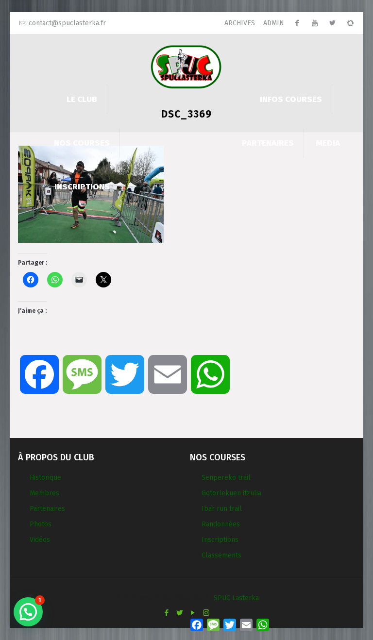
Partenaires (47, 509)
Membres (44, 493)
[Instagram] (206, 612)
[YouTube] (193, 612)
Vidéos (40, 540)
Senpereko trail (226, 477)
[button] (28, 611)
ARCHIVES (239, 23)
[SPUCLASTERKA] (186, 66)
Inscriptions (220, 540)
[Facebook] (167, 612)
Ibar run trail (222, 509)
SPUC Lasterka (236, 598)
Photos (40, 524)
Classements (221, 555)
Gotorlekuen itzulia (231, 493)
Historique (45, 477)
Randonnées (221, 524)
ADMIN (273, 23)
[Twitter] (180, 612)
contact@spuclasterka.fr (67, 23)
